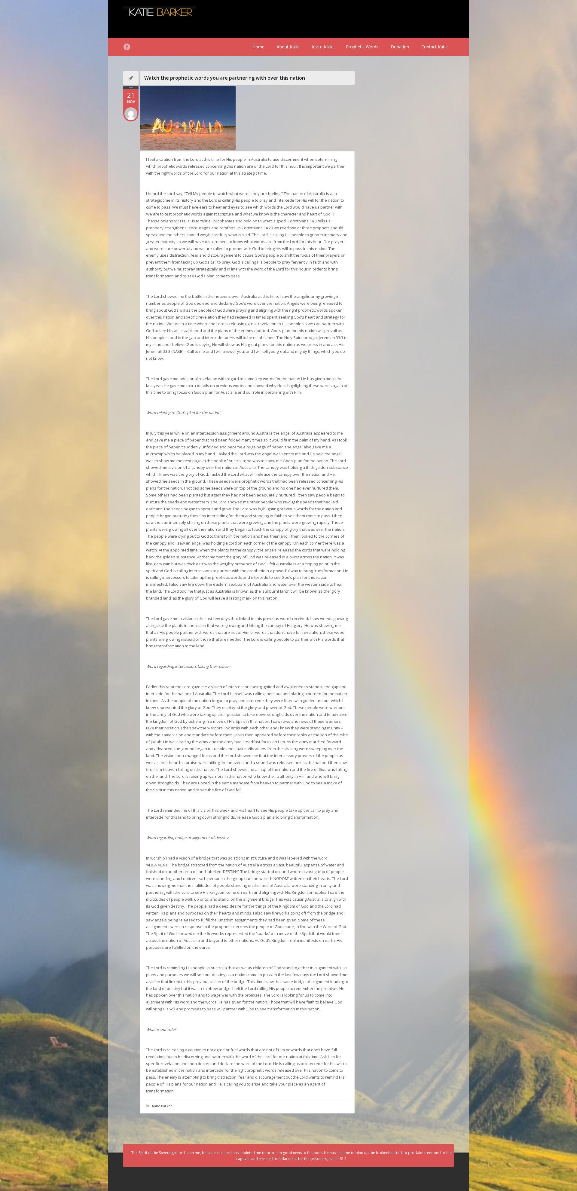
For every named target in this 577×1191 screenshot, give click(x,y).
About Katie (288, 47)
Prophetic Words (362, 47)
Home (258, 47)
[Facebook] (126, 46)
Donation (400, 47)
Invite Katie (323, 47)
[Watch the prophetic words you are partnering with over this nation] (247, 118)
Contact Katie (434, 47)
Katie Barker (162, 1106)
